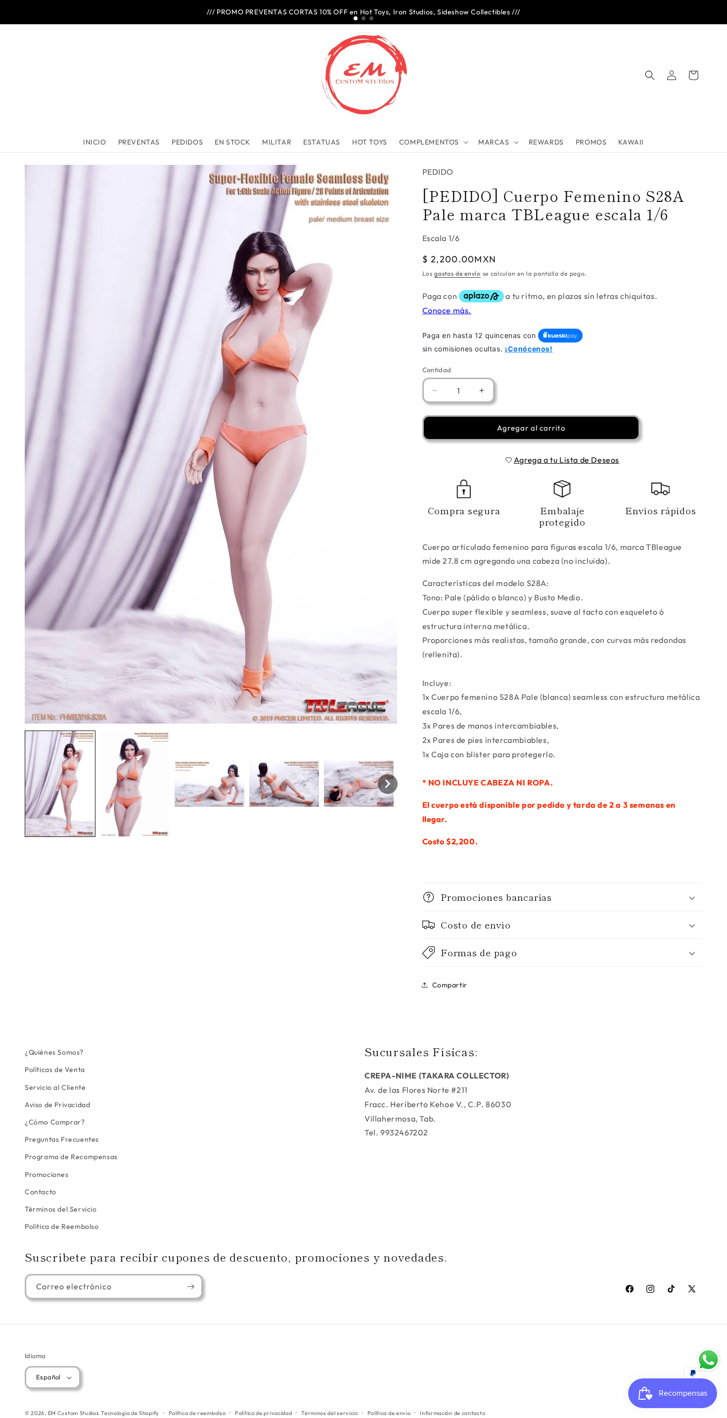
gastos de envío (457, 273)
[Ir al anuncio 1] (356, 18)
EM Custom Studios (73, 1413)
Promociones (47, 1174)
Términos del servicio (329, 1413)
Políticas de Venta (55, 1069)
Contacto (40, 1191)
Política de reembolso (197, 1413)
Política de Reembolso (62, 1226)
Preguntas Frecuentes (62, 1139)
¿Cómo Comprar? (55, 1122)
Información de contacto (452, 1413)
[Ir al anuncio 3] (371, 18)
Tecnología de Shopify (130, 1413)
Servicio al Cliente (55, 1087)
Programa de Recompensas (71, 1156)
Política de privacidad (263, 1413)
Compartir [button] (449, 984)
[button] (432, 142)
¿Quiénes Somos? (54, 1052)
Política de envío (389, 1413)
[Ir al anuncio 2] (363, 18)
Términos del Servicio (61, 1209)
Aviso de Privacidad (57, 1104)
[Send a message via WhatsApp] (708, 1359)
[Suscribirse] (190, 1286)
